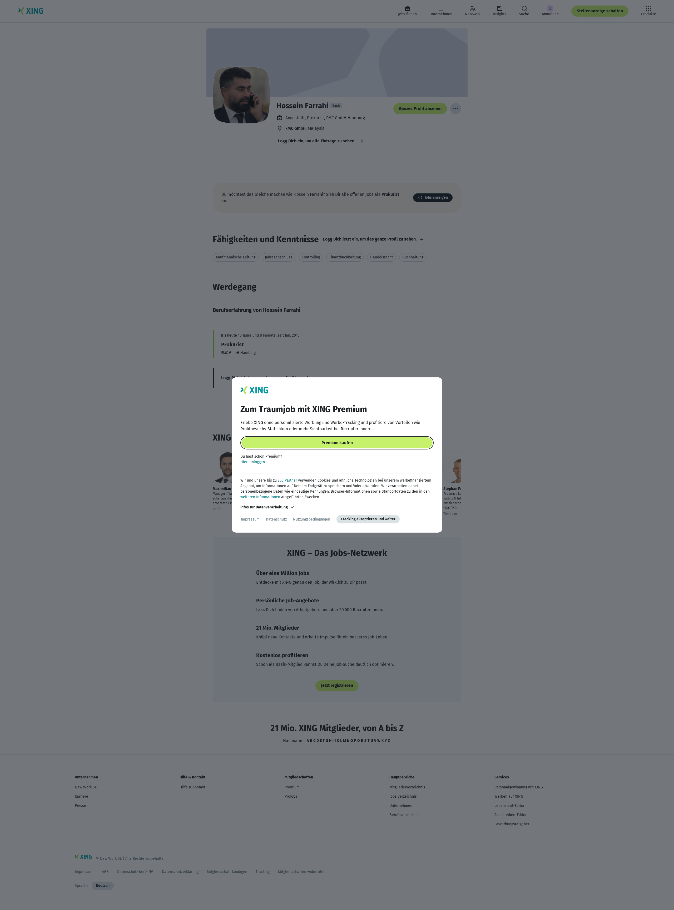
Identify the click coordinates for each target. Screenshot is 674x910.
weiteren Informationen (260, 497)
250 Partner (287, 480)
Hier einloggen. (253, 462)
